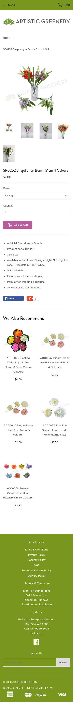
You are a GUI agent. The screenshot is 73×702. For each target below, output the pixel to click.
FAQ (36, 565)
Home (6, 37)
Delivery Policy (36, 575)
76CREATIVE (46, 688)
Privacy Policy (36, 555)
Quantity (8, 205)
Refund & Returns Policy (36, 570)
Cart (67, 5)
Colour (7, 188)
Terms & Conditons (36, 549)
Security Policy (36, 560)
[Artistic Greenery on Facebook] (36, 643)
